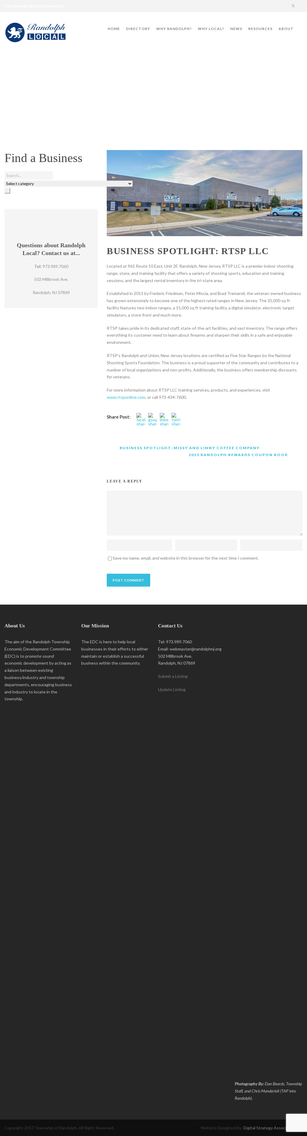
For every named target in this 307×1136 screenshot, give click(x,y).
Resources (260, 28)
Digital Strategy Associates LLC (273, 1127)
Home (114, 28)
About (286, 28)
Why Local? (211, 28)
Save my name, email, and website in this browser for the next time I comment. (186, 557)
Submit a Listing (173, 676)
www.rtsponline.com (126, 397)
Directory (138, 28)
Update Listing (172, 689)
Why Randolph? (174, 28)
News (236, 28)
